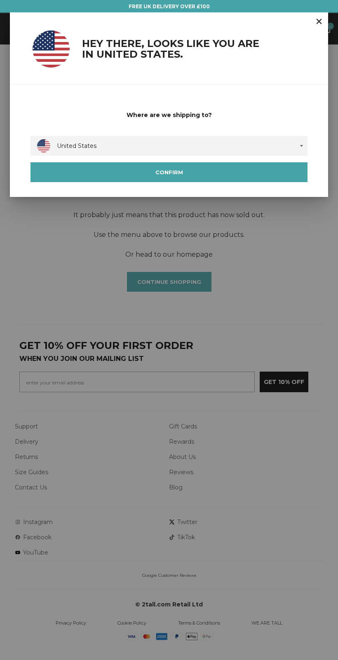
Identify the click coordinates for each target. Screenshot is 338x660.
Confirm (169, 172)
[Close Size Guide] (319, 21)
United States (76, 146)
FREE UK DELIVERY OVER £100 (169, 6)
